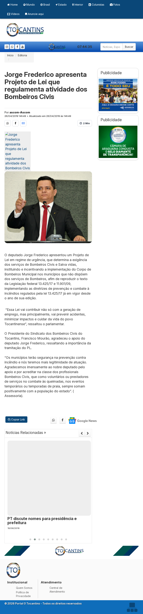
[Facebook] (17, 46)
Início (10, 55)
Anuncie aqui (35, 13)
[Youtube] (22, 46)
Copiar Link (17, 419)
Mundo (30, 4)
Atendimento (51, 582)
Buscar (129, 46)
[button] (30, 539)
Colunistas (97, 4)
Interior (78, 4)
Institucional (17, 582)
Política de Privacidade (23, 594)
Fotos (116, 4)
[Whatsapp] (12, 46)
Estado (62, 4)
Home (14, 4)
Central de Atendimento (57, 589)
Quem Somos (24, 587)
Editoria (22, 55)
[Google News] (23, 123)
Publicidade (111, 72)
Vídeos (15, 13)
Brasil (46, 4)
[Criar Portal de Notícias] (132, 607)
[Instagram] (6, 46)
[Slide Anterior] (82, 433)
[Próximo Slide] (88, 433)
